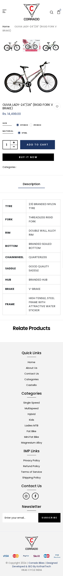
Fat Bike (31, 431)
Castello (31, 385)
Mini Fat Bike (31, 437)
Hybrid (31, 414)
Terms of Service (31, 472)
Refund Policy (31, 466)
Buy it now (28, 157)
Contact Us (31, 373)
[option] (12, 46)
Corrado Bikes (37, 563)
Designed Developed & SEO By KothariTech (34, 564)
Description (31, 184)
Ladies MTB (31, 425)
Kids (31, 420)
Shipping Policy (31, 477)
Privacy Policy (31, 460)
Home (6, 26)
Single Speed (31, 402)
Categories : (10, 167)
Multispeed (31, 408)
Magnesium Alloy (31, 442)
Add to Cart (37, 144)
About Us (31, 368)
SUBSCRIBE (49, 517)
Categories (31, 379)
